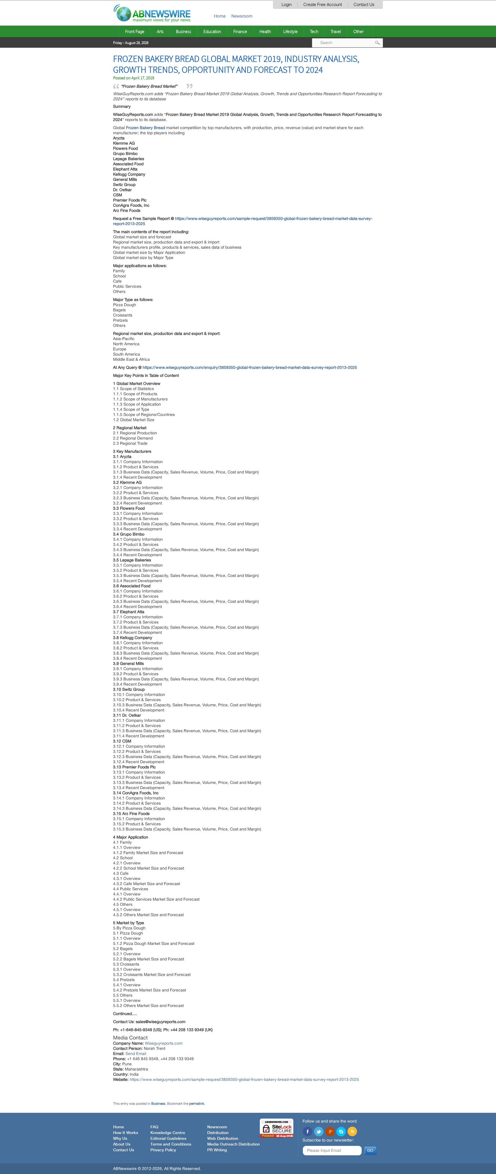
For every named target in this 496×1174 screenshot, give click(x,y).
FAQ (154, 1127)
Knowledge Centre (167, 1133)
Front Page (134, 31)
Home (220, 16)
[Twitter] (318, 1132)
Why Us (120, 1139)
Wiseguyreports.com (164, 1043)
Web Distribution (222, 1139)
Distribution (217, 1133)
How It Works (125, 1133)
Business (183, 31)
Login (287, 5)
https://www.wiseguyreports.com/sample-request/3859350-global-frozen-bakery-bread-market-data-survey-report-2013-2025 (244, 1079)
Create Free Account (322, 5)
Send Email (135, 1053)
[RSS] (352, 1132)
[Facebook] (307, 1132)
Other (358, 31)
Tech (314, 31)
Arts (160, 31)
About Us (121, 1144)
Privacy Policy (163, 1150)
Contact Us (364, 5)
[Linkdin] (330, 1132)
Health (265, 31)
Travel (336, 31)
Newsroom (242, 16)
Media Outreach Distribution (233, 1144)
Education (212, 31)
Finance (240, 31)
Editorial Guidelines (168, 1139)
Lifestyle (290, 31)
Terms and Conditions (170, 1144)
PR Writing (217, 1150)
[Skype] (341, 1132)
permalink (196, 1104)
